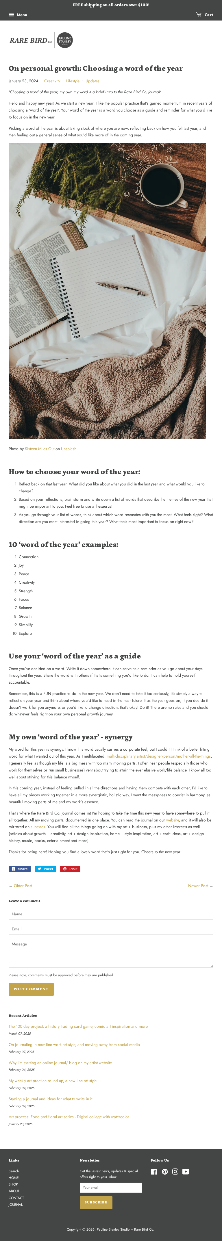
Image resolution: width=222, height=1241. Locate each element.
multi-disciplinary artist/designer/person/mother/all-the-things (159, 756)
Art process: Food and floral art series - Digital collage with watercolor (69, 1117)
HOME (14, 1177)
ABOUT (14, 1190)
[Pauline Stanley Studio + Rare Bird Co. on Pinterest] (165, 1172)
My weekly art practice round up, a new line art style (53, 1081)
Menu (21, 15)
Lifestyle (72, 81)
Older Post (23, 885)
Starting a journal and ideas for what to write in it (50, 1099)
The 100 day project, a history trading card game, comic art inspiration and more (78, 1026)
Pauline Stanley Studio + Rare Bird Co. (125, 1229)
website (172, 820)
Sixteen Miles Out (39, 449)
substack (38, 827)
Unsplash (68, 449)
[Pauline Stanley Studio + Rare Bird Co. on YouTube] (185, 1172)
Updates (92, 81)
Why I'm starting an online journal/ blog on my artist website (60, 1063)
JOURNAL (16, 1204)
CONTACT (16, 1197)
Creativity (52, 81)
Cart (208, 15)
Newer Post (198, 885)
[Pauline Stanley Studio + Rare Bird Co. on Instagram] (175, 1172)
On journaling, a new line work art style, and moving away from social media (74, 1044)
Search (14, 1170)
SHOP (13, 1184)
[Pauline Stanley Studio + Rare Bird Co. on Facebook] (154, 1172)
